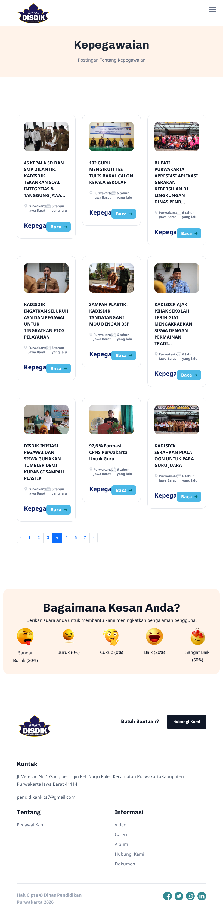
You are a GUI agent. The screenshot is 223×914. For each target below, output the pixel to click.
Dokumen (125, 864)
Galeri (121, 834)
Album (121, 844)
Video (120, 825)
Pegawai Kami (31, 825)
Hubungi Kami (186, 721)
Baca (56, 227)
